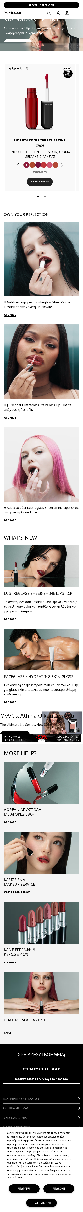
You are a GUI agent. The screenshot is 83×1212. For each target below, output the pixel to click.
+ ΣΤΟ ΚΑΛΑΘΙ (40, 181)
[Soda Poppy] (38, 165)
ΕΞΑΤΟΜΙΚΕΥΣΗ (41, 1203)
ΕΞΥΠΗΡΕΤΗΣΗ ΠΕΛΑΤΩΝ (21, 1098)
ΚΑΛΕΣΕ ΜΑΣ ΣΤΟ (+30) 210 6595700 (41, 1079)
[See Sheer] (44, 165)
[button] (77, 13)
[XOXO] (55, 165)
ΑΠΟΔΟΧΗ (59, 1189)
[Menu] (77, 13)
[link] (40, 101)
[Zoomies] (26, 165)
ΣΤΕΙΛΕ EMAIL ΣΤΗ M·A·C (41, 1069)
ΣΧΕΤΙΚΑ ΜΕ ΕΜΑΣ (16, 1108)
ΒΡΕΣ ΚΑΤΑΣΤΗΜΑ (15, 1117)
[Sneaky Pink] (50, 165)
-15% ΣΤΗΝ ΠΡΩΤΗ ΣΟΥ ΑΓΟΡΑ (41, 5)
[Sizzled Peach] (32, 165)
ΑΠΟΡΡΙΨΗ (24, 1189)
